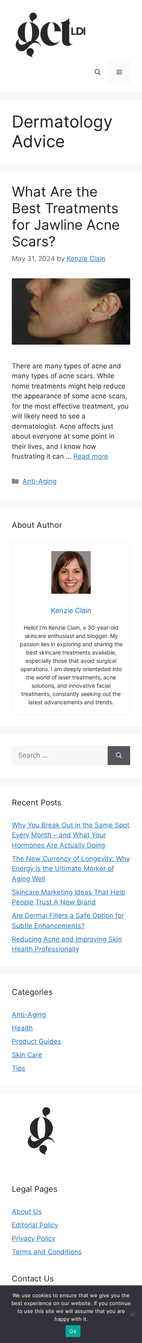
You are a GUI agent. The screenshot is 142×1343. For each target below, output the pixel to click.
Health (22, 1028)
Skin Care (27, 1055)
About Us (27, 1211)
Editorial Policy (35, 1225)
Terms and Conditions (47, 1252)
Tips (18, 1068)
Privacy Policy (33, 1238)
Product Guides (36, 1041)
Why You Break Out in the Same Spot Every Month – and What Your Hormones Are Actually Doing (70, 835)
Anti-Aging (39, 481)
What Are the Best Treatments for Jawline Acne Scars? (66, 216)
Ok (73, 1331)
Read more (90, 456)
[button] (97, 72)
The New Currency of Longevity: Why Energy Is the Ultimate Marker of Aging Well (71, 869)
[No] (132, 1314)
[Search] (119, 755)
